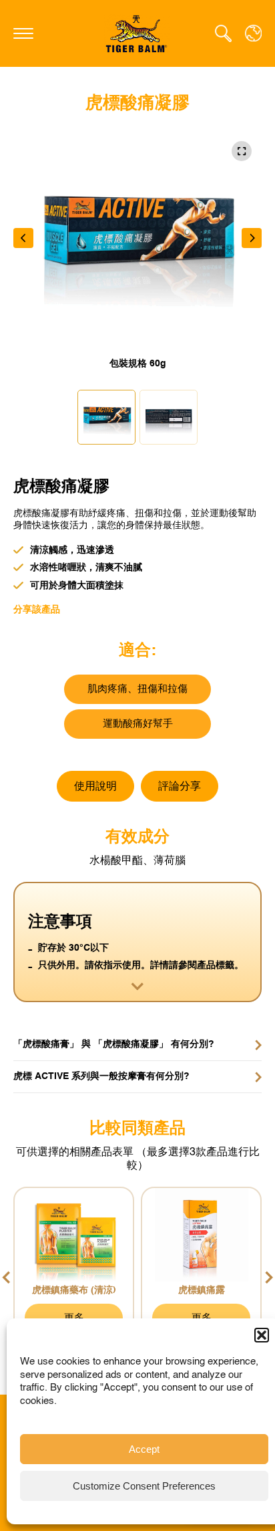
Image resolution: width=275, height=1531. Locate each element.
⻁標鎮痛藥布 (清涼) (74, 1290)
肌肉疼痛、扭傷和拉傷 (137, 689)
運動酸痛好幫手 (138, 724)
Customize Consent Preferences (144, 1486)
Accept (144, 1449)
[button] (261, 1335)
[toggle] (23, 33)
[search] (223, 33)
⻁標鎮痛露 (201, 1290)
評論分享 (179, 787)
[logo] (137, 33)
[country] (253, 33)
